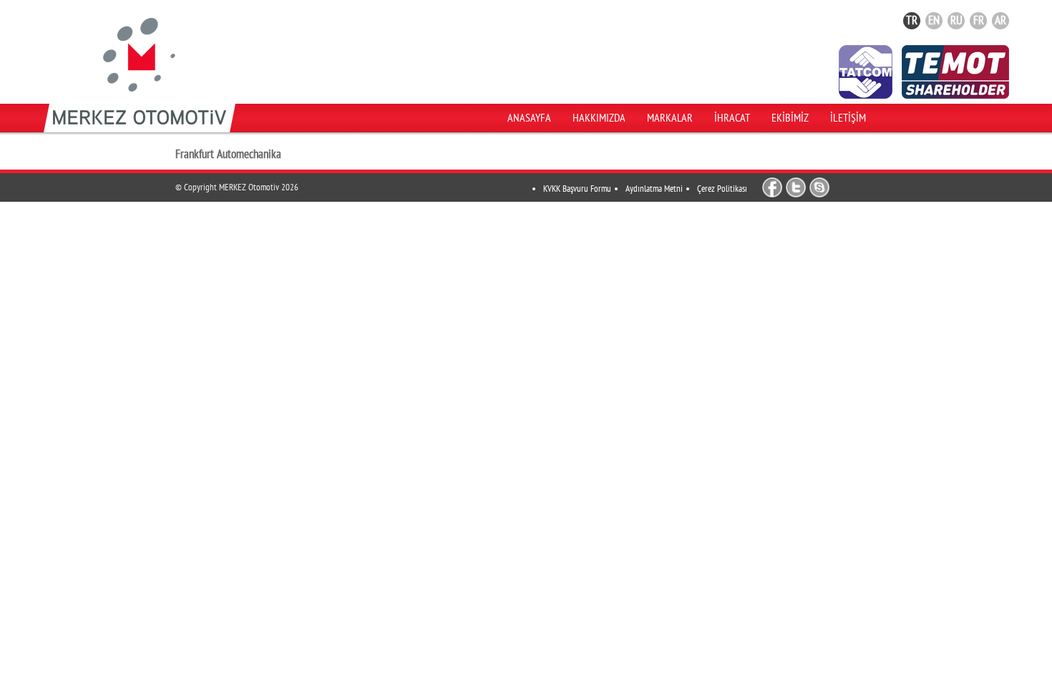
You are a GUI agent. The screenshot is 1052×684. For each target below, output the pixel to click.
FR (978, 21)
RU (956, 21)
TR (911, 21)
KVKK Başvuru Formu (577, 189)
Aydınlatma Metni (654, 189)
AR (1000, 21)
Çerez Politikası (722, 189)
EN (934, 21)
